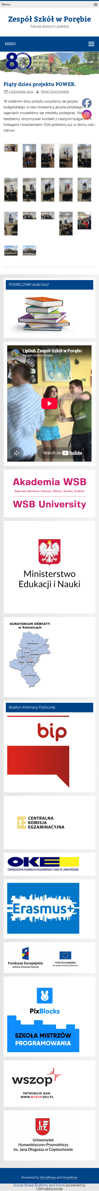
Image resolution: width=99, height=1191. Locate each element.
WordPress (48, 1177)
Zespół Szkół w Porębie (49, 19)
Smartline (70, 1177)
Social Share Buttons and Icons (39, 1185)
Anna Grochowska (55, 91)
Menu (6, 4)
